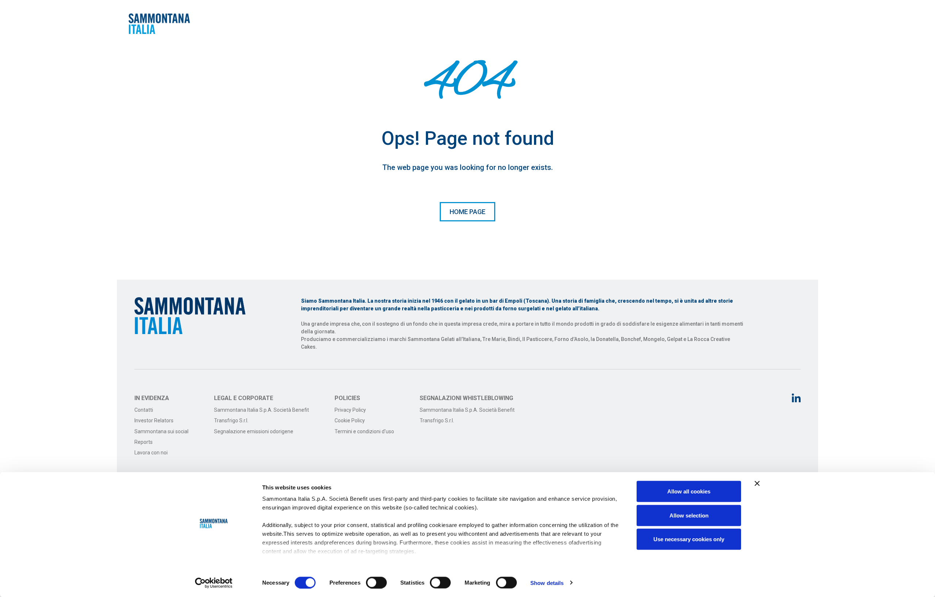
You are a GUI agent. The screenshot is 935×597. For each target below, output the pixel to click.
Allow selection (689, 515)
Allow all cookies (688, 491)
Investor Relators (153, 420)
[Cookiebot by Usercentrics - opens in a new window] (214, 582)
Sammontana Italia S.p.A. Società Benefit (261, 410)
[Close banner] (757, 483)
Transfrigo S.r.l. (231, 420)
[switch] (376, 582)
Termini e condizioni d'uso (364, 431)
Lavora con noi (151, 452)
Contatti (143, 410)
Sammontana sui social (161, 431)
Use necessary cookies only (688, 539)
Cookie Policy (350, 420)
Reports (143, 442)
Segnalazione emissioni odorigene (253, 431)
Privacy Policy (350, 410)
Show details (547, 582)
